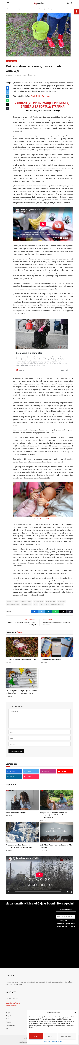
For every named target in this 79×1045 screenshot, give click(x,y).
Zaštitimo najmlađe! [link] (57, 604)
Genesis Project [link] (38, 601)
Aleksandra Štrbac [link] (12, 601)
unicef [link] (35, 604)
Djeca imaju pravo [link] (11, 61)
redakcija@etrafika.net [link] (13, 1003)
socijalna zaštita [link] (26, 604)
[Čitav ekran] (71, 892)
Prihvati (36, 1036)
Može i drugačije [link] (10, 1025)
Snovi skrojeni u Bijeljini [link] (16, 812)
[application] (39, 875)
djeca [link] (30, 601)
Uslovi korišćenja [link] (57, 1041)
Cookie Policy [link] (47, 1041)
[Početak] (8, 892)
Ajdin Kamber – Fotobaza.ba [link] (44, 519)
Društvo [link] (8, 1019)
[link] (76, 11)
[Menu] (8, 3)
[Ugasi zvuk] (68, 892)
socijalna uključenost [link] (13, 604)
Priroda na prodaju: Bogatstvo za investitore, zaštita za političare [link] (19, 846)
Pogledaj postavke (67, 1036)
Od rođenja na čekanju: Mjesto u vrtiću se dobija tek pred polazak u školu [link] (21, 692)
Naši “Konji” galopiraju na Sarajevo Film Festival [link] (56, 846)
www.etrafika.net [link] (11, 1005)
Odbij (50, 1036)
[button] (75, 1013)
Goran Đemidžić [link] (50, 601)
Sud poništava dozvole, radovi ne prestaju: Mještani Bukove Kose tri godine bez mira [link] (54, 814)
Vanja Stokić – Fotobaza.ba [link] (41, 96)
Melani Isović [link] (61, 601)
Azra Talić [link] (23, 601)
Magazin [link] (8, 1022)
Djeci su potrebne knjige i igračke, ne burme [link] (21, 660)
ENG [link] (7, 1028)
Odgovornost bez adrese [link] (51, 659)
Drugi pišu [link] (8, 1016)
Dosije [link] (8, 1013)
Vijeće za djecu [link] (44, 604)
